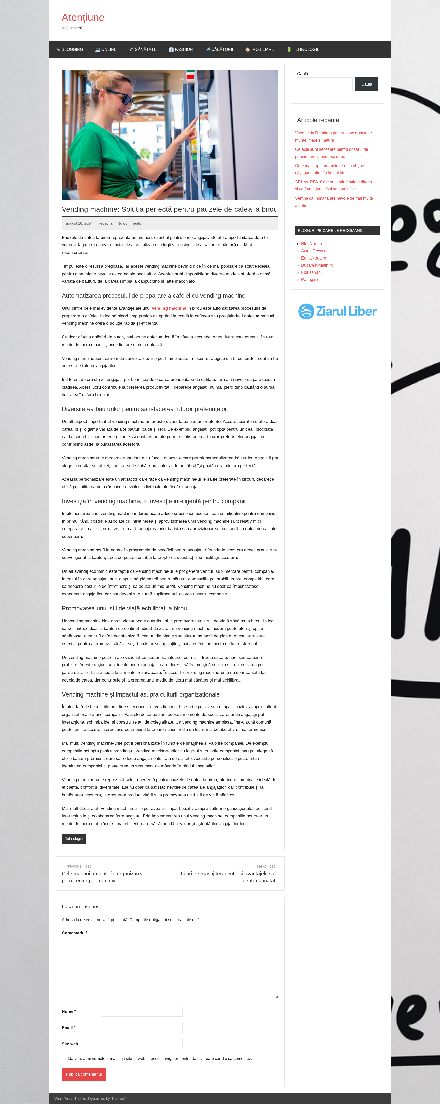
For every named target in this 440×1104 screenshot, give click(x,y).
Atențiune (83, 17)
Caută (302, 74)
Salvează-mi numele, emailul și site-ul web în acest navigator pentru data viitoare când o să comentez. (160, 1058)
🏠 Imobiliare (259, 49)
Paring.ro (309, 279)
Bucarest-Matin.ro (317, 265)
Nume (69, 1011)
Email (68, 1028)
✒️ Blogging (69, 49)
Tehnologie (74, 838)
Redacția (105, 223)
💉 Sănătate (143, 49)
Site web (70, 1044)
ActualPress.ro (314, 251)
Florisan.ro (311, 272)
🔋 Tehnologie (303, 49)
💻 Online (106, 49)
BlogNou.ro (311, 244)
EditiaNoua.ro (313, 258)
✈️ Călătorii (219, 49)
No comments (129, 223)
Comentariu (74, 933)
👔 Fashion (181, 49)
